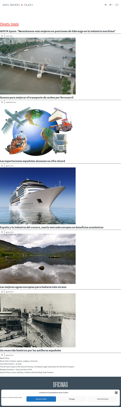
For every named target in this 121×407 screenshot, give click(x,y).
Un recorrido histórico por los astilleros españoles (30, 350)
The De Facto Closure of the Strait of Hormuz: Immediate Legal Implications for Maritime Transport (37, 367)
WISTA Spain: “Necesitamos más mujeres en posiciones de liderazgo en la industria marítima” (57, 31)
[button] (116, 392)
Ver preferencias (102, 399)
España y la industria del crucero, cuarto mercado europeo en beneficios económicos (51, 227)
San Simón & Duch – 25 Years (11, 364)
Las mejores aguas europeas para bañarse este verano (33, 287)
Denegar (72, 399)
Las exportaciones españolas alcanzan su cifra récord (32, 161)
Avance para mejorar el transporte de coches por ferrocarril (36, 97)
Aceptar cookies (41, 399)
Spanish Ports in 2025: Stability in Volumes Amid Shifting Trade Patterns (27, 372)
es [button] (110, 5)
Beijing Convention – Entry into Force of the (16, 370)
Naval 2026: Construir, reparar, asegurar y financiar (19, 361)
